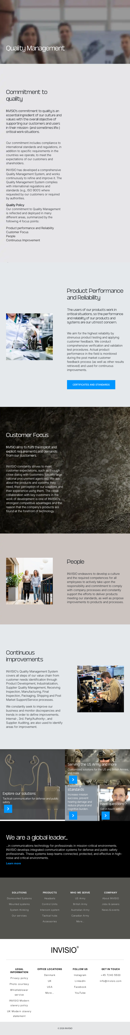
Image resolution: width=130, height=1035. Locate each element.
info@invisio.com (111, 980)
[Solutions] (8, 809)
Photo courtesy (19, 984)
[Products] (73, 816)
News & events (110, 909)
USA (49, 986)
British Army (80, 904)
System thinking (19, 909)
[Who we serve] (73, 780)
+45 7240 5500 (111, 975)
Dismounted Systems (19, 898)
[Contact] (106, 816)
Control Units (49, 904)
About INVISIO (110, 898)
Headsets (49, 898)
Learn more (13, 863)
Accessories (50, 921)
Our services (19, 915)
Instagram (80, 975)
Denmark (50, 975)
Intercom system (50, 909)
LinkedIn (80, 980)
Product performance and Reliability (30, 228)
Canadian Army (80, 915)
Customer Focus (17, 232)
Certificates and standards (91, 384)
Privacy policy (19, 978)
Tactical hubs (49, 915)
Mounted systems (19, 904)
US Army (80, 898)
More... (80, 921)
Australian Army (80, 909)
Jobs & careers (111, 904)
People (10, 236)
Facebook (80, 986)
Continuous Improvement (23, 240)
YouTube (80, 992)
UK (50, 980)
